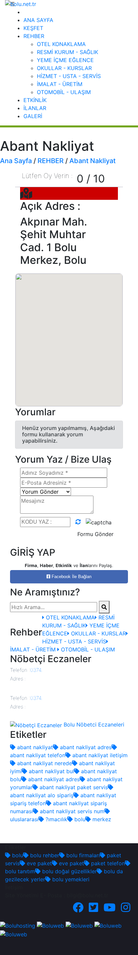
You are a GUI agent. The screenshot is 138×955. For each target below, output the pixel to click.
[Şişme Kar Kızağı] (108, 925)
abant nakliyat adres (85, 747)
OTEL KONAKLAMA (61, 44)
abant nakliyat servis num (71, 811)
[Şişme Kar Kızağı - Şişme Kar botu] (13, 933)
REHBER (33, 36)
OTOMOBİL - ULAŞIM (64, 92)
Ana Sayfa (16, 161)
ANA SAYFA (38, 20)
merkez (101, 819)
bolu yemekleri (70, 879)
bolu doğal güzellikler (69, 871)
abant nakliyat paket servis (73, 787)
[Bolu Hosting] (17, 925)
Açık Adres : (50, 206)
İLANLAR (34, 108)
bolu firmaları (82, 855)
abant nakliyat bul (50, 771)
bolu (79, 819)
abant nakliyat (34, 747)
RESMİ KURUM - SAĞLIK (67, 52)
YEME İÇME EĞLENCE (65, 60)
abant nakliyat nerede (43, 763)
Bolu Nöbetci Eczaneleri (93, 724)
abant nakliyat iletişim (99, 755)
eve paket (38, 863)
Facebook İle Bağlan (70, 576)
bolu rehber (43, 855)
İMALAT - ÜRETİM (59, 84)
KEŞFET (33, 28)
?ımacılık (55, 819)
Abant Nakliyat (92, 161)
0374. (36, 670)
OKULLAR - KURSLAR (64, 68)
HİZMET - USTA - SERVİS (69, 76)
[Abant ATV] (79, 925)
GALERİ (32, 116)
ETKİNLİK (35, 100)
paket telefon (107, 863)
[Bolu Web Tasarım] (50, 925)
